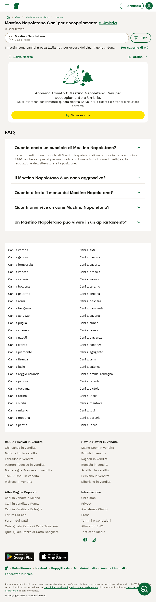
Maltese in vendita (18, 482)
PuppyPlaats (60, 568)
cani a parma (17, 425)
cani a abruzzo (19, 316)
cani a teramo (90, 286)
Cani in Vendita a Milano (22, 498)
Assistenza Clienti (94, 509)
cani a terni (88, 359)
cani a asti (87, 250)
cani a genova (18, 257)
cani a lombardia (20, 264)
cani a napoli (17, 337)
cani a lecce (89, 396)
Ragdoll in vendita (94, 459)
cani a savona (90, 316)
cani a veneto (18, 272)
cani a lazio (16, 367)
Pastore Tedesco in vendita (24, 465)
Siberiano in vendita (95, 482)
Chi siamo (88, 498)
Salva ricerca (23, 57)
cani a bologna (19, 286)
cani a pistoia (89, 388)
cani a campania (91, 308)
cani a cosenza (91, 345)
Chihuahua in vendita (20, 448)
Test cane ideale (93, 532)
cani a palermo (19, 294)
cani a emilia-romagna (96, 374)
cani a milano (18, 410)
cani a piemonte (20, 352)
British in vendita (93, 453)
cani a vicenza (18, 330)
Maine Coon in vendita (97, 448)
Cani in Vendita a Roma (22, 503)
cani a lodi (87, 410)
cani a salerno (90, 367)
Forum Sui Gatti (16, 520)
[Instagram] (94, 540)
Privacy (86, 503)
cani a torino (17, 396)
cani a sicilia (17, 403)
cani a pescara (90, 301)
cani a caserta (90, 264)
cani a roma (17, 301)
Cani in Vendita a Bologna (23, 509)
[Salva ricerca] (144, 589)
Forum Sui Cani (16, 515)
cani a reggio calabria (23, 374)
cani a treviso (90, 257)
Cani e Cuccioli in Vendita (24, 442)
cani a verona (18, 250)
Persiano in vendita (95, 476)
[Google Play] (19, 557)
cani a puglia (17, 323)
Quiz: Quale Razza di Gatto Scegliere (32, 532)
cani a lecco (89, 425)
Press (85, 515)
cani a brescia (90, 272)
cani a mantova (91, 403)
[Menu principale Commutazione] (7, 6)
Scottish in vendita (95, 470)
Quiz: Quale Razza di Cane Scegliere (31, 526)
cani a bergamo (19, 308)
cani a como (89, 330)
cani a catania (18, 279)
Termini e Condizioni (96, 520)
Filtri (144, 38)
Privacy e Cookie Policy (84, 587)
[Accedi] (149, 6)
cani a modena (19, 418)
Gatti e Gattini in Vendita (99, 442)
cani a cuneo (89, 323)
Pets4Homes (21, 568)
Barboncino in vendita (21, 453)
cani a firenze (18, 359)
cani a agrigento (91, 352)
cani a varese (89, 279)
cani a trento (17, 345)
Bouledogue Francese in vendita (28, 470)
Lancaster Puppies (18, 574)
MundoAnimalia (85, 568)
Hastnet (41, 568)
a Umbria (108, 22)
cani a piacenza (91, 337)
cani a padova (18, 381)
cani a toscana (18, 388)
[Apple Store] (54, 557)
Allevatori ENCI (92, 526)
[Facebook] (85, 540)
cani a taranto (90, 381)
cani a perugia (90, 418)
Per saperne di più (134, 47)
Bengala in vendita (94, 465)
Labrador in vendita (19, 459)
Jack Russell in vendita (22, 476)
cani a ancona (90, 294)
